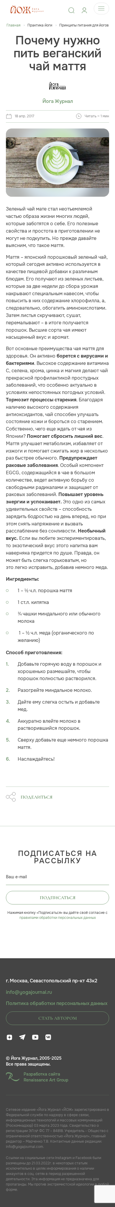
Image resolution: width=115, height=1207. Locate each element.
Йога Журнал (57, 101)
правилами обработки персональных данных (57, 917)
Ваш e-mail (16, 876)
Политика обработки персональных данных (56, 1003)
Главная (13, 25)
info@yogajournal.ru (29, 992)
